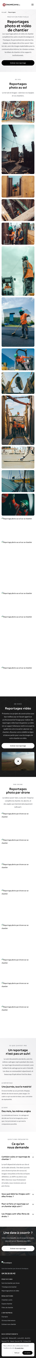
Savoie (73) (5, 1341)
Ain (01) (27, 1338)
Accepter (27, 1353)
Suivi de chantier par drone (11, 1283)
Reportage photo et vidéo (10, 1291)
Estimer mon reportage (18, 63)
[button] (18, 761)
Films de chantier (7, 1307)
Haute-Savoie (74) (16, 1341)
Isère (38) (5, 1338)
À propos (5, 1317)
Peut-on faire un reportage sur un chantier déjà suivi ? (15, 1205)
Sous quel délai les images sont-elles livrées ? (16, 1195)
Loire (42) (20, 1338)
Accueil (4, 12)
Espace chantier (7, 1304)
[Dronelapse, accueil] (11, 5)
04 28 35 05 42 (8, 1273)
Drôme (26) (27, 1341)
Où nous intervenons (8, 1320)
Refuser (17, 1353)
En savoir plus (19, 1348)
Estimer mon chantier (9, 1324)
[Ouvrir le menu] (32, 5)
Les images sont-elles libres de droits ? (15, 1215)
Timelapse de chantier (9, 1287)
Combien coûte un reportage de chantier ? (16, 1158)
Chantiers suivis (7, 1300)
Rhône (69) (12, 1338)
